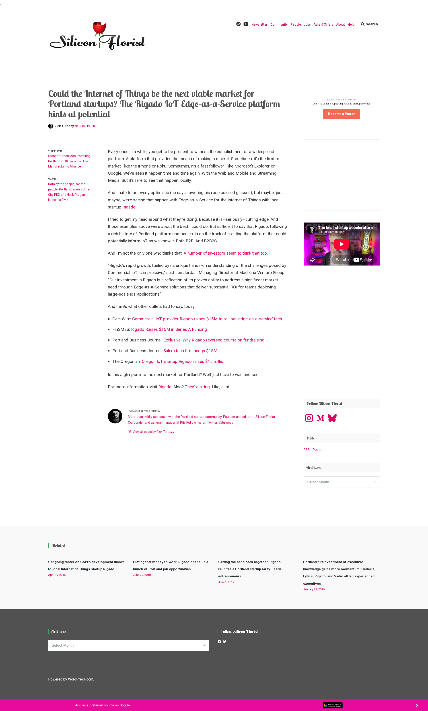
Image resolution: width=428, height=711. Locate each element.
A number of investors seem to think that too (225, 253)
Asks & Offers (323, 24)
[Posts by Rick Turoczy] (51, 126)
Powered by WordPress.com (70, 679)
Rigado (129, 207)
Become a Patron (341, 114)
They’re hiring (197, 386)
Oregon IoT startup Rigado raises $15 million (184, 361)
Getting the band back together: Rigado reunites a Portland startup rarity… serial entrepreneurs (250, 569)
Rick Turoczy (64, 126)
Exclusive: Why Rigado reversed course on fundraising (213, 340)
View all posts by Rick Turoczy (153, 431)
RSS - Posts (312, 450)
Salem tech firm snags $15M (190, 350)
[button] (214, 705)
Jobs (307, 24)
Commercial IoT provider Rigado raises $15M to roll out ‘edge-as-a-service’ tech (207, 318)
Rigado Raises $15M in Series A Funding (169, 329)
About (340, 24)
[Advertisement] (342, 358)
